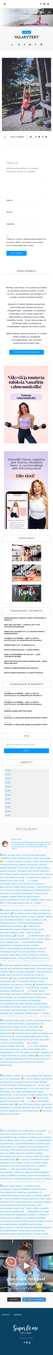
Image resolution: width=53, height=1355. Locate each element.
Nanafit (18, 1315)
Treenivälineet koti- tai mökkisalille (19, 645)
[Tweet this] (30, 44)
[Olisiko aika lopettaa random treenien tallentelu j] (26, 990)
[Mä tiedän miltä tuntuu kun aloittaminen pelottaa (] (26, 1100)
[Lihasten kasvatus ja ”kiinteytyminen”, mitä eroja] (26, 935)
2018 (8, 795)
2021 (8, 782)
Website (10, 224)
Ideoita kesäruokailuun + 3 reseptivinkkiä (21, 650)
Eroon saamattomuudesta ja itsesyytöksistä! (23, 673)
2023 (8, 774)
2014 (8, 811)
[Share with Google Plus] (35, 44)
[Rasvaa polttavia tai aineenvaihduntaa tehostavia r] (26, 1265)
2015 (7, 807)
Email (9, 212)
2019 (7, 791)
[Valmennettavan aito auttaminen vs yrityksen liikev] (26, 1155)
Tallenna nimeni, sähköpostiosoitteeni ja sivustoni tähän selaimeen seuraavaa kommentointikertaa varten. (26, 242)
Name (9, 200)
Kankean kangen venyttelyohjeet (18, 711)
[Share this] (24, 44)
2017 (7, 799)
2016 (8, 803)
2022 (8, 778)
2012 (8, 815)
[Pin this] (41, 44)
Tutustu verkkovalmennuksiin (26, 352)
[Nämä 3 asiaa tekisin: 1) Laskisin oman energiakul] (26, 1210)
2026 (8, 770)
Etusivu (6, 1315)
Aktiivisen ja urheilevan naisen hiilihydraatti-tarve (25, 718)
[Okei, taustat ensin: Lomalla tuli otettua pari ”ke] (26, 879)
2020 (8, 786)
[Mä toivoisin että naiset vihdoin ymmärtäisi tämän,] (26, 1045)
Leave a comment (17, 137)
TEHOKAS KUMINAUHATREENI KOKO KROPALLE (21, 668)
